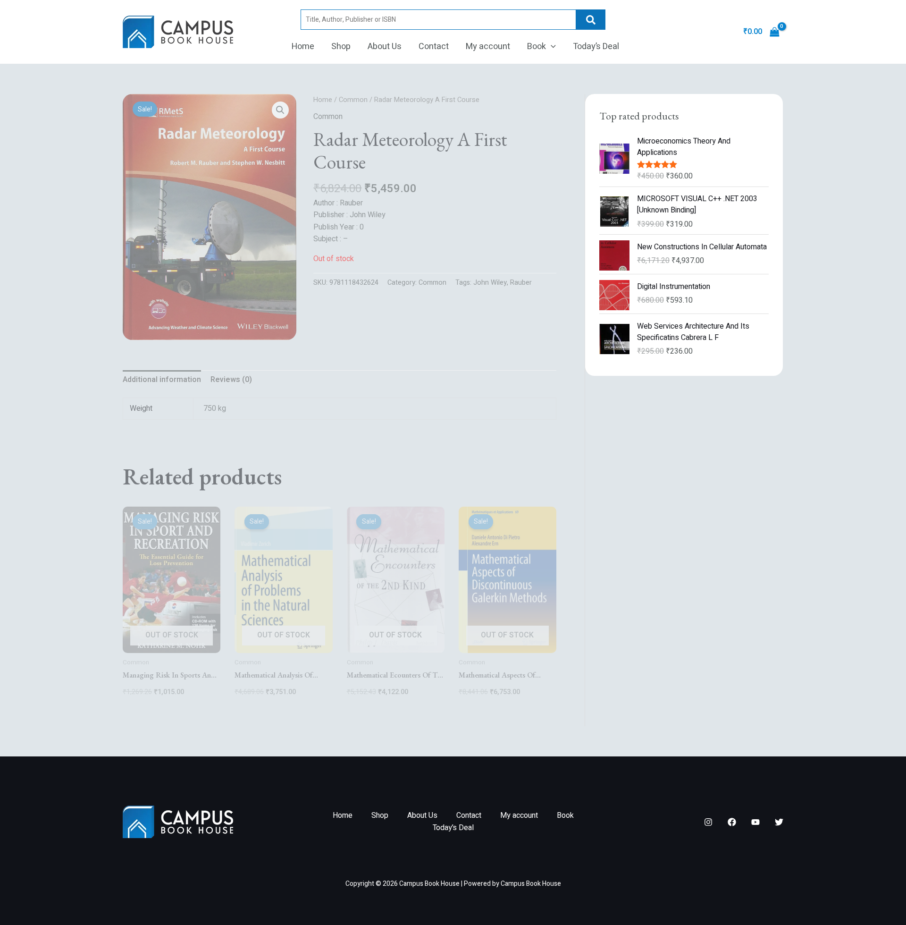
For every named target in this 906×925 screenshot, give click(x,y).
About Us (385, 46)
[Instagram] (708, 822)
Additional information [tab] (162, 379)
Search (590, 19)
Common (353, 100)
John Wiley (490, 283)
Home (303, 46)
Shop (341, 46)
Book (536, 46)
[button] (551, 47)
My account (488, 46)
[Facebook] (732, 822)
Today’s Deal (596, 46)
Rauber (521, 283)
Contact (434, 46)
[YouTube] (755, 822)
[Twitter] (779, 822)
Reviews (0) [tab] (231, 379)
